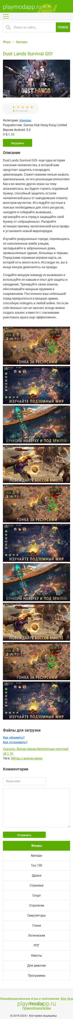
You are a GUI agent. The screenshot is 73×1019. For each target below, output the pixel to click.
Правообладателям (36, 1008)
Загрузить (17, 143)
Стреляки (36, 885)
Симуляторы (36, 915)
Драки (36, 875)
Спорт (36, 895)
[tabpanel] (36, 425)
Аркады (25, 120)
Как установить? (15, 742)
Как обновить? (14, 737)
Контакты (36, 1003)
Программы (36, 975)
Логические (36, 935)
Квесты (36, 955)
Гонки (36, 925)
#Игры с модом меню (26, 758)
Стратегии (36, 905)
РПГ (37, 945)
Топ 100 (36, 865)
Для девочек (36, 965)
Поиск (63, 27)
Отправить (24, 835)
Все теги (67, 999)
